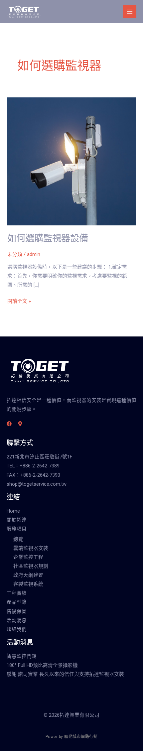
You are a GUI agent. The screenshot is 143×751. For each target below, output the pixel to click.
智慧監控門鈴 (22, 656)
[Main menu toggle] (129, 11)
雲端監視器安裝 (30, 548)
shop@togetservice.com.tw (37, 484)
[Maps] (20, 423)
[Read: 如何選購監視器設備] (71, 161)
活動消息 (17, 620)
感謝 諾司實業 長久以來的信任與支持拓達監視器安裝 (65, 674)
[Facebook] (9, 423)
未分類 (14, 254)
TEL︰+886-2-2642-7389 (33, 466)
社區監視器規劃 (30, 566)
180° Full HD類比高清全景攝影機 (42, 665)
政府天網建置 (28, 575)
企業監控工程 (28, 557)
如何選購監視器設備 (47, 238)
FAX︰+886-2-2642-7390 (33, 475)
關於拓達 (17, 520)
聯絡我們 (17, 629)
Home (13, 511)
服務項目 (17, 529)
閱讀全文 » (19, 300)
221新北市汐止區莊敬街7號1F (39, 457)
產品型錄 (17, 602)
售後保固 (17, 611)
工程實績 (17, 593)
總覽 (18, 539)
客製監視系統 (28, 584)
